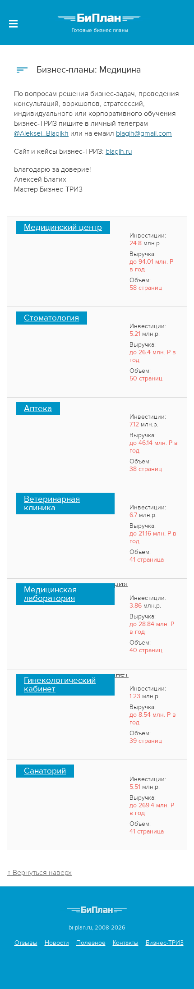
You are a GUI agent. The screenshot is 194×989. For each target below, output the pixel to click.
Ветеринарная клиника (52, 503)
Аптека (38, 408)
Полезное (91, 943)
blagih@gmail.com (144, 133)
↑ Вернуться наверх (39, 872)
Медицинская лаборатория (50, 594)
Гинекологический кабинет (60, 684)
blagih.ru (119, 151)
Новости (57, 943)
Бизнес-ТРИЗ (165, 943)
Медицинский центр (63, 227)
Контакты (126, 943)
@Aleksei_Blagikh (41, 133)
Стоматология (51, 318)
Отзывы (25, 943)
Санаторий (45, 771)
